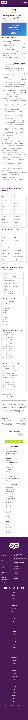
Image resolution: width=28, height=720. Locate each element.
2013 (7, 530)
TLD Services (4, 574)
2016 (7, 523)
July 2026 (8, 489)
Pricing (2, 567)
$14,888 (23, 63)
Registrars (16, 578)
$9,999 (22, 86)
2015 (7, 525)
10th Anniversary (10, 455)
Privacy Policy (4, 582)
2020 (7, 514)
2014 (7, 528)
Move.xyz (16, 57)
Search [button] (20, 435)
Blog (14, 9)
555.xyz (16, 93)
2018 (7, 518)
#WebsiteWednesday (11, 453)
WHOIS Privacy (5, 570)
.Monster (11, 49)
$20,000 (24, 84)
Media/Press (4, 572)
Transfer (16, 566)
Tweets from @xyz (15, 441)
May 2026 (9, 493)
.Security (5, 45)
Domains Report (10, 396)
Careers (3, 577)
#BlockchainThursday (12, 451)
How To (8, 469)
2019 (7, 516)
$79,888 (5, 139)
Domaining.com (4, 579)
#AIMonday (9, 449)
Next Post (23, 418)
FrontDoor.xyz (17, 121)
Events (8, 465)
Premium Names (17, 568)
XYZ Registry (16, 40)
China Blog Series (10, 460)
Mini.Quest (17, 104)
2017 (7, 521)
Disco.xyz (16, 68)
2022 (7, 509)
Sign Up (15, 576)
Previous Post (5, 418)
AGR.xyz (16, 128)
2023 (7, 507)
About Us (3, 553)
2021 (7, 512)
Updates (8, 474)
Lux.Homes (17, 109)
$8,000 (22, 68)
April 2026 (9, 496)
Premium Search (14, 143)
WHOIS (16, 571)
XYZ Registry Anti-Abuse (12, 478)
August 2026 (9, 487)
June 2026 (9, 491)
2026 (7, 500)
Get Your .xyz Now (18, 581)
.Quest (4, 49)
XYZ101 (3, 565)
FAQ (2, 560)
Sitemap (16, 573)
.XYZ (24, 44)
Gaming (8, 467)
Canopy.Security (18, 115)
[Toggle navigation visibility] (25, 2)
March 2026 (9, 498)
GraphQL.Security (18, 98)
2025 (7, 503)
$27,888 (24, 80)
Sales (7, 471)
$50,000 (23, 57)
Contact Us (3, 555)
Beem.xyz (16, 63)
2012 (7, 532)
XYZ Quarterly (10, 476)
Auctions (8, 458)
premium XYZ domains (19, 142)
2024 (7, 505)
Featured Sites (4, 562)
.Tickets (12, 45)
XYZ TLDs (8, 480)
